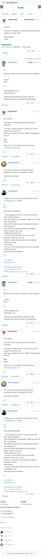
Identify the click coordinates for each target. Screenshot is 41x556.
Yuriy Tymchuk (13, 162)
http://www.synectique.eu (13, 267)
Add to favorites (8, 517)
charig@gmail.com (10, 201)
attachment (15, 156)
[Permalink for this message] (39, 50)
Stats (22, 14)
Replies (14, 14)
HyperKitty (20, 553)
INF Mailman (12, 2)
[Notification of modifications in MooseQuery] (1, 6)
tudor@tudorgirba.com (12, 148)
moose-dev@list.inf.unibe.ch (10, 507)
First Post (5, 14)
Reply (6, 53)
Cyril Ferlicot (12, 191)
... (5, 86)
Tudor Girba (12, 62)
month (29, 14)
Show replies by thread (32, 59)
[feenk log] (39, 6)
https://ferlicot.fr (10, 262)
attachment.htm (7, 47)
